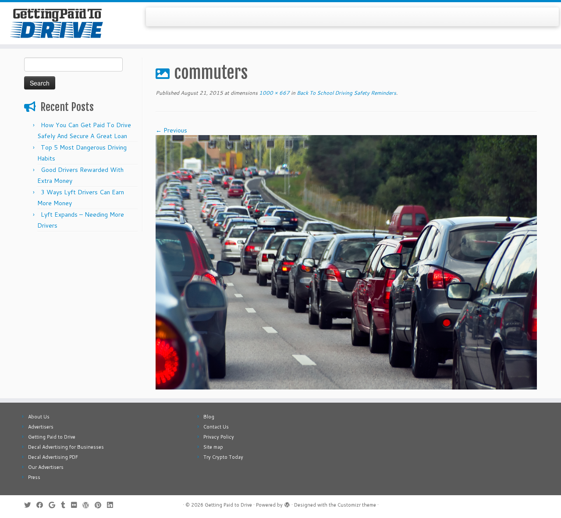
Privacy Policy (218, 436)
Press (34, 477)
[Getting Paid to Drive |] (64, 23)
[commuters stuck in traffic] (346, 261)
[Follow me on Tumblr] (66, 505)
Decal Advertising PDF (53, 457)
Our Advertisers (46, 467)
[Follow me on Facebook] (42, 505)
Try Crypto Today (223, 457)
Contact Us (216, 426)
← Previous (171, 130)
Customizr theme (356, 504)
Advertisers (40, 426)
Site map (213, 446)
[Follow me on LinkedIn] (112, 505)
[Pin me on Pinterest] (101, 505)
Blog (208, 416)
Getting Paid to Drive (51, 436)
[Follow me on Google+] (55, 505)
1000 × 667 (274, 92)
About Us (39, 416)
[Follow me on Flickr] (76, 505)
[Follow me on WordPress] (88, 505)
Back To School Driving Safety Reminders (345, 92)
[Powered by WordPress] (287, 503)
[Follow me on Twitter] (30, 505)
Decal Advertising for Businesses (66, 446)
